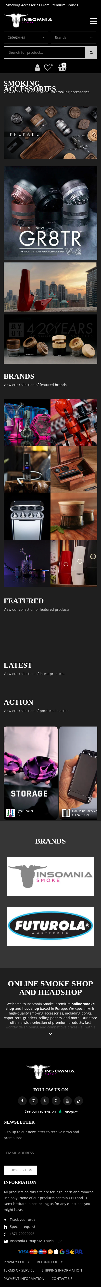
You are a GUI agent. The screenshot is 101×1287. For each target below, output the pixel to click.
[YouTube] (67, 1100)
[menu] (93, 20)
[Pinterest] (56, 1100)
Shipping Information (62, 1270)
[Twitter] (44, 1100)
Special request (22, 1226)
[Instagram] (33, 1100)
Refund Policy (50, 1262)
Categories (16, 37)
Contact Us (62, 1278)
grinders (30, 1017)
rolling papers (50, 1017)
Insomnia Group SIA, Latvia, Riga (36, 1240)
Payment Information (24, 1278)
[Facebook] (22, 1100)
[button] (50, 1034)
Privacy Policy (17, 1262)
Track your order (23, 1219)
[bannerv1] (50, 213)
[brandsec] (50, 876)
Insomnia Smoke (40, 1003)
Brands (60, 37)
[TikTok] (78, 1100)
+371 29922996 (22, 1233)
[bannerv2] (27, 422)
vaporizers (12, 1017)
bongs (86, 1013)
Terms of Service (19, 1270)
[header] (48, 67)
